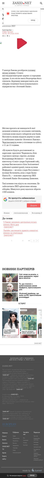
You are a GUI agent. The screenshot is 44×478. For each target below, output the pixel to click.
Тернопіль (15, 441)
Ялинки (7, 213)
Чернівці (15, 448)
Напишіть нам (37, 447)
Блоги (4, 440)
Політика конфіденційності (38, 459)
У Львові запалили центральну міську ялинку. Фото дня (20, 223)
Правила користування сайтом (37, 454)
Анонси (4, 443)
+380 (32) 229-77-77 (13, 398)
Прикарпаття (16, 438)
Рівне (14, 450)
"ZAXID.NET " (6, 375)
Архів (4, 453)
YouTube (25, 445)
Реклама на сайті (37, 450)
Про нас (36, 436)
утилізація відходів (21, 213)
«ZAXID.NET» (14, 394)
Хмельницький (17, 452)
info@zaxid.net (23, 400)
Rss (24, 438)
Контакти (36, 444)
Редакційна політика (37, 439)
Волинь (15, 443)
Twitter (25, 442)
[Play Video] (22, 42)
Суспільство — (7, 30)
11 (23, 240)
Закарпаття (16, 445)
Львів (14, 436)
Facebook (25, 440)
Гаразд (33, 20)
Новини (5, 433)
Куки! (24, 475)
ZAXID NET (22, 3)
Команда (36, 442)
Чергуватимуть (9, 142)
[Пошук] (40, 3)
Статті (4, 436)
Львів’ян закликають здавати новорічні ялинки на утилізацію (20, 231)
